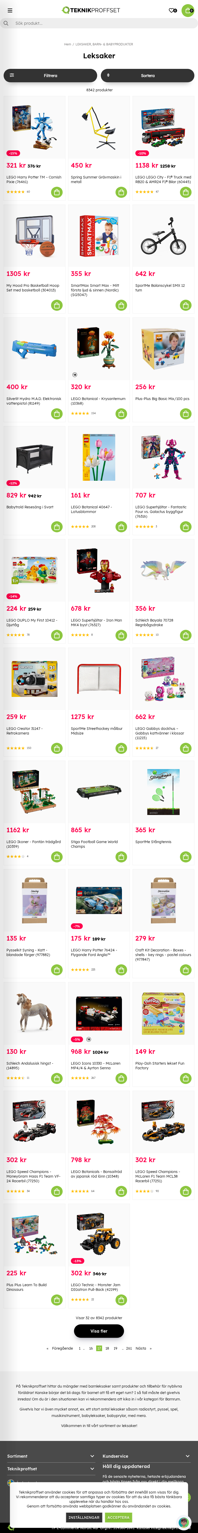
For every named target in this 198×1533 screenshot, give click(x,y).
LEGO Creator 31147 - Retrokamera (24, 731)
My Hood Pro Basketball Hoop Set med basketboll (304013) (32, 287)
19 (115, 1348)
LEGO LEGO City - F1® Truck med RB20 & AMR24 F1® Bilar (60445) (163, 179)
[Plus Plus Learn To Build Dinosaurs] (34, 1235)
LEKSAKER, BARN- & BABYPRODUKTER (104, 44)
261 (129, 1348)
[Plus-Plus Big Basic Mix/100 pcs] (163, 349)
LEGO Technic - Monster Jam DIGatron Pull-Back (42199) (95, 1287)
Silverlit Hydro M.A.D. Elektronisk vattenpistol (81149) (33, 401)
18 (107, 1348)
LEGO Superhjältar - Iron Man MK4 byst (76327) (96, 622)
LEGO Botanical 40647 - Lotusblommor (91, 509)
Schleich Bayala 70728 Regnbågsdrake (154, 622)
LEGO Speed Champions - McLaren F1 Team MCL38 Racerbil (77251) (157, 1176)
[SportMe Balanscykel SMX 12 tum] (163, 236)
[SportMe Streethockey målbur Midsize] (99, 679)
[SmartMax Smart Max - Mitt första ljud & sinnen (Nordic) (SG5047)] (99, 236)
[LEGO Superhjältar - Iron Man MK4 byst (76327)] (99, 570)
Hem (67, 44)
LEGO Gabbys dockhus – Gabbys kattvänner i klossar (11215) (159, 733)
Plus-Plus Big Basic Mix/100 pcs (162, 398)
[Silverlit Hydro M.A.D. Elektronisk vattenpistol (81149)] (34, 349)
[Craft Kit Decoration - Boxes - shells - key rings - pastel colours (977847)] (163, 900)
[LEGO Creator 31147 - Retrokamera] (34, 679)
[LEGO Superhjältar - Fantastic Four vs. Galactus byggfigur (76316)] (163, 457)
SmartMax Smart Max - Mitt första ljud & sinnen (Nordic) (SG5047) (95, 290)
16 (91, 1348)
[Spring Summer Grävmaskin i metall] (99, 127)
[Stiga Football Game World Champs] (99, 792)
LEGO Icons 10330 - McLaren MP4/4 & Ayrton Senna (95, 1065)
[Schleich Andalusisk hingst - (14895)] (34, 1013)
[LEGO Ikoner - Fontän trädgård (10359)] (34, 792)
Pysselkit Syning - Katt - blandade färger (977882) (28, 952)
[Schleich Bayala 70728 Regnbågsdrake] (163, 570)
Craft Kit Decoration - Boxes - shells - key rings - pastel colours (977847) (163, 955)
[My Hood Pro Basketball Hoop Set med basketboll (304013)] (34, 236)
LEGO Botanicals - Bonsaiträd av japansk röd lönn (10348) (96, 1174)
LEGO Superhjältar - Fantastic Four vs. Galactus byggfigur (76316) (160, 512)
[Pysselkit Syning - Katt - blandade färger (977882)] (34, 900)
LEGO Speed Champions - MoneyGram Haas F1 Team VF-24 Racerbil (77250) (33, 1176)
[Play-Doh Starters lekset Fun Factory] (163, 1013)
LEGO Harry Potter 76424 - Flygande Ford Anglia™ (94, 952)
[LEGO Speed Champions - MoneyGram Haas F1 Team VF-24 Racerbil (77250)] (34, 1122)
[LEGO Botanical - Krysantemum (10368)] (99, 349)
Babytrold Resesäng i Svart (29, 507)
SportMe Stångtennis (153, 841)
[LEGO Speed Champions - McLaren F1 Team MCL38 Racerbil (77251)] (163, 1122)
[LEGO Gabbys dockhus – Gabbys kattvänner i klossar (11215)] (163, 679)
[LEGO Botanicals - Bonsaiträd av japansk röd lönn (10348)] (99, 1122)
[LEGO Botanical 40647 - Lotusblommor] (99, 457)
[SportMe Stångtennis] (163, 792)
